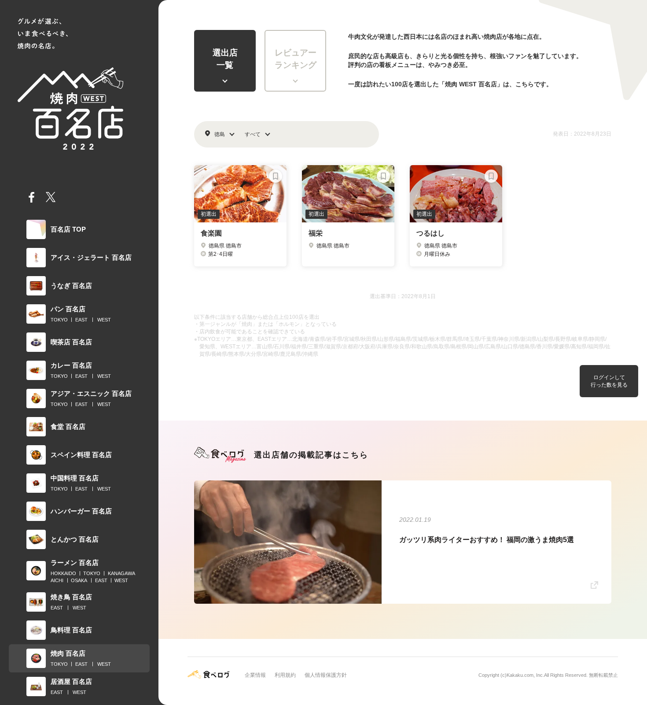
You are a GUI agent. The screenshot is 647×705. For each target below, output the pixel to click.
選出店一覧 (225, 59)
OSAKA (79, 580)
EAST (81, 319)
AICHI (57, 580)
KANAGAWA (121, 573)
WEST (104, 319)
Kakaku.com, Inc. (525, 675)
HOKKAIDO (63, 573)
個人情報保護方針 (326, 675)
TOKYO (59, 319)
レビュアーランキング (295, 59)
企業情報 (255, 675)
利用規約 (285, 675)
